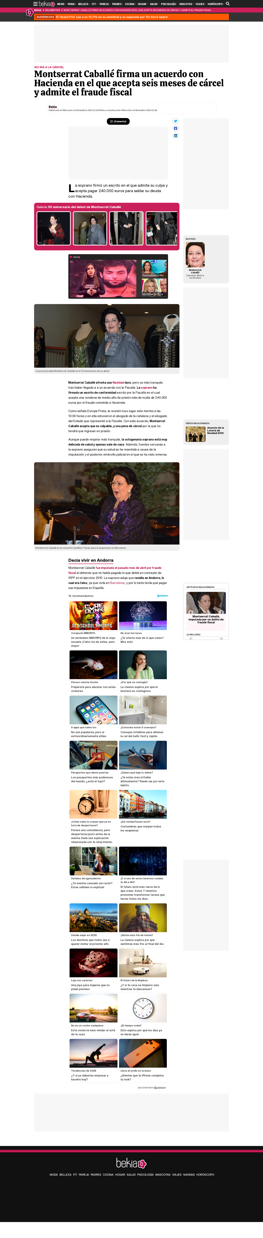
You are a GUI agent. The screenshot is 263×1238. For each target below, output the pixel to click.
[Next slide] (221, 612)
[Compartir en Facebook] (176, 128)
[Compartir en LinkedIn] (176, 136)
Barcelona (117, 583)
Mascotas (162, 1175)
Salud (131, 1175)
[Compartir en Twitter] (176, 121)
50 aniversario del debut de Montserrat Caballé (84, 207)
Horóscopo (205, 1175)
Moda (54, 1175)
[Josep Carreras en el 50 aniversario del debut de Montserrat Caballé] (163, 244)
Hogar (120, 1175)
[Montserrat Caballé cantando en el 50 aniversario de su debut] (54, 244)
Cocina (108, 1175)
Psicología (145, 1175)
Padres (96, 1175)
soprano (146, 387)
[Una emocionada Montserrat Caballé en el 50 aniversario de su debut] (90, 244)
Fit (75, 1175)
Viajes (177, 1175)
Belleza (66, 1175)
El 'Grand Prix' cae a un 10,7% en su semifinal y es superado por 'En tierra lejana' (102, 17)
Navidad (118, 382)
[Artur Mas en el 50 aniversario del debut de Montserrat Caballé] (126, 244)
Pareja (84, 1175)
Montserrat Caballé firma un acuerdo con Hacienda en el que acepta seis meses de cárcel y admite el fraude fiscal (137, 10)
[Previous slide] (190, 612)
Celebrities (52, 10)
